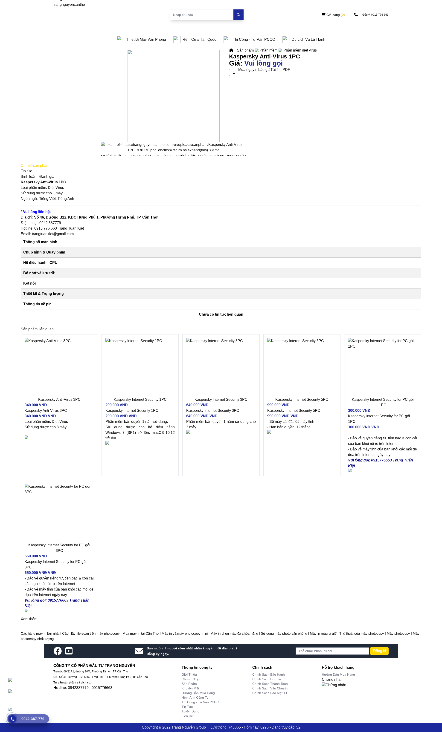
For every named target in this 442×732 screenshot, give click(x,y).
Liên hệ (187, 716)
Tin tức (187, 707)
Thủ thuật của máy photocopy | (363, 633)
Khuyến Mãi (190, 688)
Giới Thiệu (189, 674)
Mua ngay (246, 70)
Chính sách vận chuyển (270, 688)
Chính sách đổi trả (266, 679)
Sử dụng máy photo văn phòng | (285, 633)
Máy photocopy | (400, 633)
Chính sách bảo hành (268, 674)
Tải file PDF (280, 70)
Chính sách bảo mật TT (270, 693)
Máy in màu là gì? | (324, 633)
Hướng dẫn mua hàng (198, 693)
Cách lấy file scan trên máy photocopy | (92, 633)
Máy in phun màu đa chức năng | (235, 633)
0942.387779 (50, 223)
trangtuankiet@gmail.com (53, 234)
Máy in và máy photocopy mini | (186, 633)
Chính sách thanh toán (270, 684)
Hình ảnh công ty (195, 697)
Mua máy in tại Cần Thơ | (142, 633)
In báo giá (262, 70)
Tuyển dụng (190, 711)
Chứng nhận (191, 679)
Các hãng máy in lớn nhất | (41, 633)
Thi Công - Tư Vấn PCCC (200, 702)
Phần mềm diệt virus (300, 50)
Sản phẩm (245, 50)
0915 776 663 (45, 228)
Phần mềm (268, 50)
